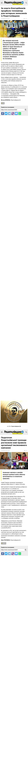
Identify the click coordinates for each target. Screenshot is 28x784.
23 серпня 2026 (4, 450)
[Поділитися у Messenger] (16, 113)
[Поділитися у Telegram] (9, 113)
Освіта (4, 543)
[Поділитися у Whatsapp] (19, 113)
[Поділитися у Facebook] (2, 113)
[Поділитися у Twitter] (6, 113)
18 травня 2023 (4, 18)
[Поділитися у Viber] (12, 113)
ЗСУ (3, 103)
